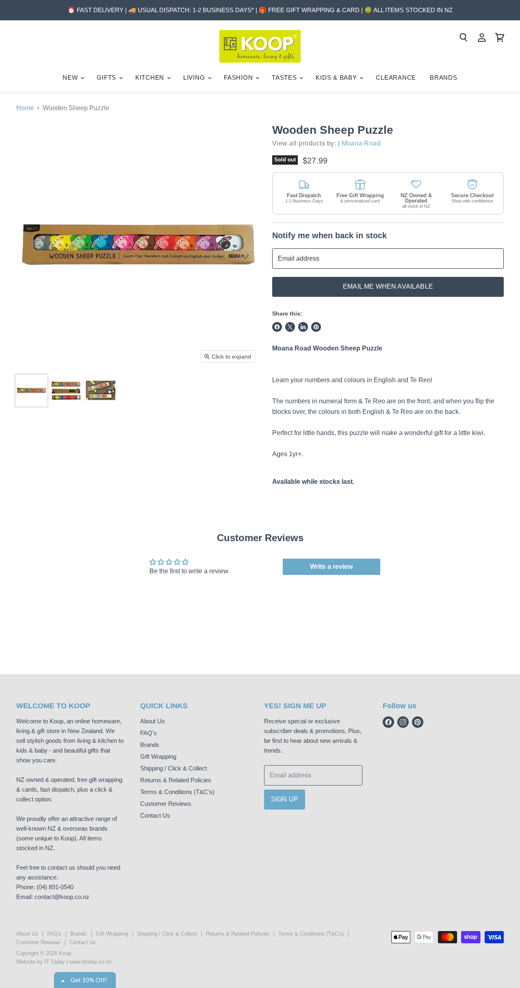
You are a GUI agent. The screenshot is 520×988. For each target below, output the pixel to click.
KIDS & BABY (337, 77)
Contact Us (155, 815)
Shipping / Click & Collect (173, 768)
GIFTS (107, 77)
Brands (149, 744)
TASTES (285, 77)
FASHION (239, 77)
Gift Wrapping (158, 756)
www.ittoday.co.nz (90, 962)
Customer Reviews (165, 803)
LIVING (195, 77)
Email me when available (388, 286)
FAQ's (148, 732)
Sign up (284, 799)
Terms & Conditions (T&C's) (177, 791)
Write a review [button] (331, 566)
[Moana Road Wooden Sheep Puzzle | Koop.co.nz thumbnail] (31, 390)
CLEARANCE (396, 77)
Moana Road (361, 143)
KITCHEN (150, 77)
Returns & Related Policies (175, 780)
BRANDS (443, 77)
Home (25, 107)
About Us (152, 721)
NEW (71, 77)
